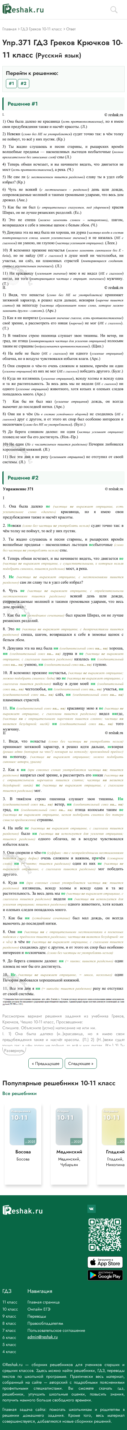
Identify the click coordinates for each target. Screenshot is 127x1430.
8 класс (9, 1323)
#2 (23, 83)
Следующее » (80, 1063)
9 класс (9, 1316)
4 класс (9, 1352)
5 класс (9, 1344)
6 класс (9, 1337)
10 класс (10, 1309)
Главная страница (43, 1302)
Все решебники (19, 1093)
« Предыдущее (45, 1063)
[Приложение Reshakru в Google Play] (105, 1278)
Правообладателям (45, 1323)
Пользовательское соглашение (56, 1330)
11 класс (9, 1302)
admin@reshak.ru (42, 1337)
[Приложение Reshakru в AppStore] (105, 1266)
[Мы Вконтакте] (91, 1209)
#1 (11, 83)
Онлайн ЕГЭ (39, 1309)
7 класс (9, 1330)
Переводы (36, 1316)
